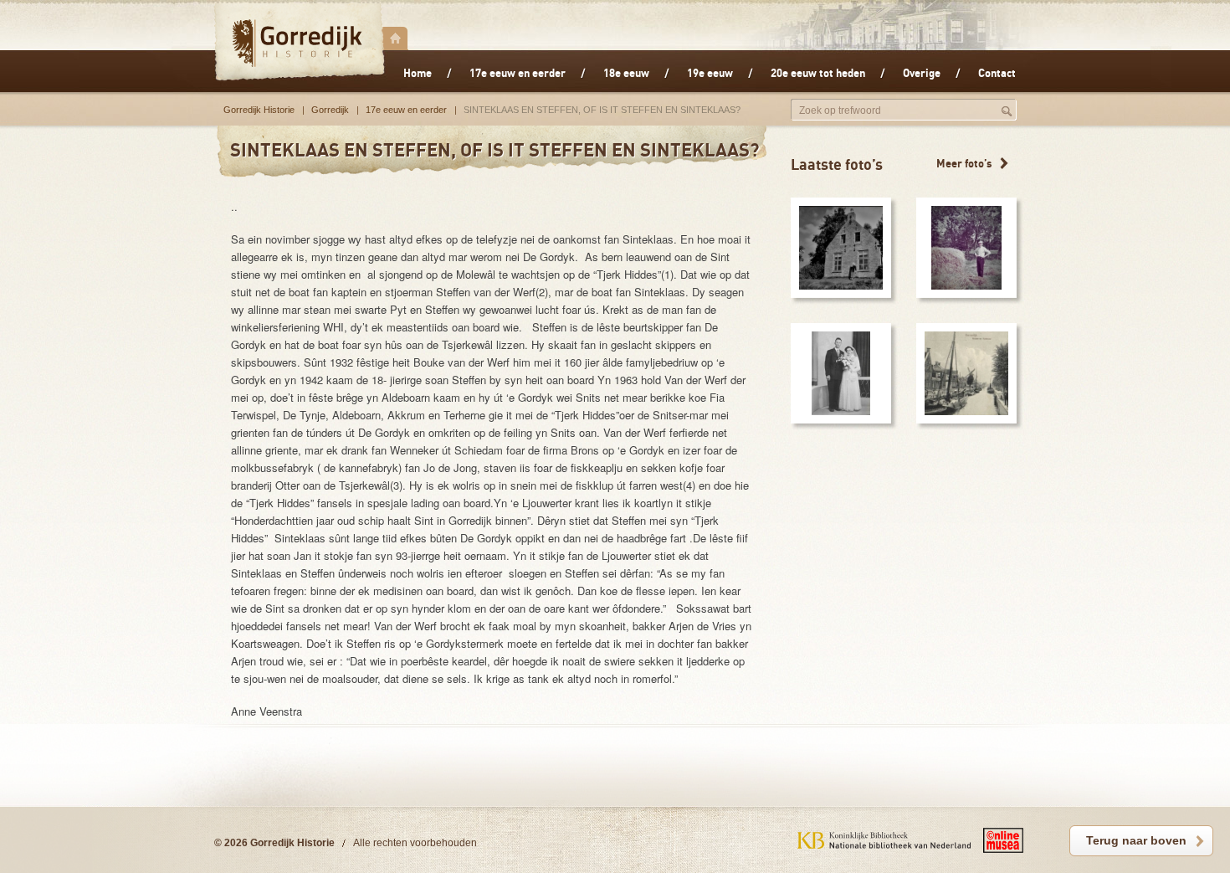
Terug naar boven (1136, 840)
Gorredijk (299, 42)
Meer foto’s (964, 163)
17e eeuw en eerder (406, 110)
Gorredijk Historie (259, 110)
